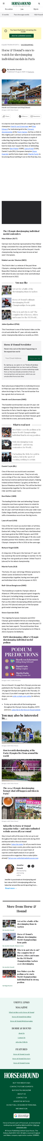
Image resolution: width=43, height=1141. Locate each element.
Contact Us (21, 1038)
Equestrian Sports (10, 45)
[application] (21, 212)
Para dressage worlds (21, 15)
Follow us (25, 116)
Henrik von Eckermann (19, 126)
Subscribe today (17, 844)
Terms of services (31, 365)
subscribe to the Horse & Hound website (26, 710)
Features (31, 72)
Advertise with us (21, 1101)
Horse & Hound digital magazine (21, 1021)
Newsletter (36, 116)
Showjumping (27, 45)
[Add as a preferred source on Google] (22, 1115)
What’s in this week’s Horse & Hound (21, 1012)
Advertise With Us (22, 1042)
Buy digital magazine (21, 1090)
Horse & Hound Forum (21, 1063)
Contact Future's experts (21, 1086)
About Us (21, 1033)
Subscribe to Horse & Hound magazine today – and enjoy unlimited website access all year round (21, 828)
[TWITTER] (29, 866)
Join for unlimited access (21, 36)
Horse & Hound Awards (21, 1054)
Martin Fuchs (33, 154)
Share (7, 116)
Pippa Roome (8, 986)
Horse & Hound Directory (21, 1059)
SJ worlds (5, 15)
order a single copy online (22, 696)
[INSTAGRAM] (33, 866)
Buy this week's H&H (21, 1083)
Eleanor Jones (19, 946)
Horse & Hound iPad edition (21, 1017)
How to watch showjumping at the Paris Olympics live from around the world (20, 753)
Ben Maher (14, 148)
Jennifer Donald (15, 69)
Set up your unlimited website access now (23, 858)
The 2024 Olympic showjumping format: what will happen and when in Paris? (21, 791)
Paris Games (22, 132)
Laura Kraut (29, 148)
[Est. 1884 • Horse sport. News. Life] (21, 3)
